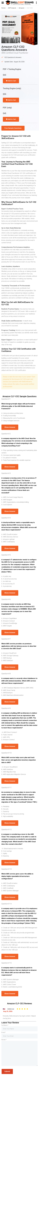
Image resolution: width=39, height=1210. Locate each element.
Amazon (21, 8)
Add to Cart (11, 81)
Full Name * (4, 1025)
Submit (7, 1071)
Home (3, 8)
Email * (3, 1032)
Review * (4, 1039)
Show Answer (9, 427)
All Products (12, 8)
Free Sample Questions (12, 128)
